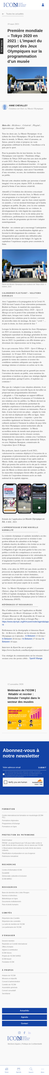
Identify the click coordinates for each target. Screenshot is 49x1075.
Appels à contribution (10, 950)
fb (25, 1032)
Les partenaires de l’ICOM (11, 927)
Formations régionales (10, 820)
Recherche (9, 865)
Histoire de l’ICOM (9, 975)
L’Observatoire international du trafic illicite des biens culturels (21, 849)
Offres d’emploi (7, 947)
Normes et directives (9, 896)
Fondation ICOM (8, 962)
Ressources (9, 887)
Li (30, 1032)
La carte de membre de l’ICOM (13, 924)
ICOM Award (6, 959)
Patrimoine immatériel (10, 856)
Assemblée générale (9, 987)
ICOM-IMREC (7, 879)
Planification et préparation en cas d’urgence (18, 853)
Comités (7, 913)
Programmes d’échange (11, 824)
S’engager (8, 935)
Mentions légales (14, 1044)
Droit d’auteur (7, 840)
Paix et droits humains (10, 905)
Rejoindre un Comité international (14, 944)
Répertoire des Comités (11, 918)
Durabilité (5, 873)
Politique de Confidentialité (32, 1044)
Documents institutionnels (11, 902)
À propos (8, 970)
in (20, 1032)
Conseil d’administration (11, 982)
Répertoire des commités (11, 921)
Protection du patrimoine (18, 835)
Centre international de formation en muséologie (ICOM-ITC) (23, 816)
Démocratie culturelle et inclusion (14, 876)
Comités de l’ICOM (9, 985)
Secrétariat (6, 994)
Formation (8, 809)
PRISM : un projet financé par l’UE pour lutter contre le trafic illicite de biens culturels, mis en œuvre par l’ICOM (23, 844)
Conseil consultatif (9, 991)
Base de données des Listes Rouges (15, 893)
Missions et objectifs (9, 979)
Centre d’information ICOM (12, 870)
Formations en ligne (9, 827)
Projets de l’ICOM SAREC (11, 956)
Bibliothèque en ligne (10, 899)
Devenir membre (8, 941)
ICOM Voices (7, 953)
